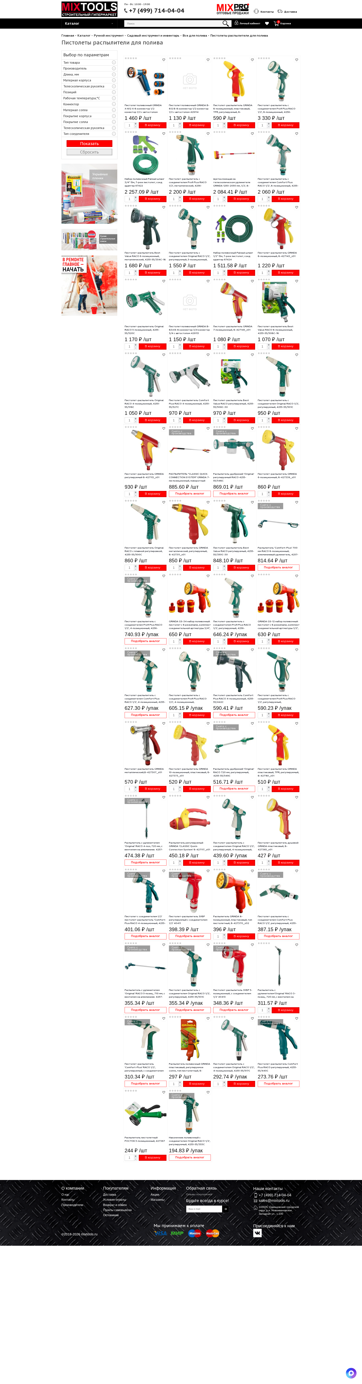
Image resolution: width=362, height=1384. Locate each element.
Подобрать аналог (189, 493)
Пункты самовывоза (117, 1210)
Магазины (158, 1199)
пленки (89, 194)
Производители (72, 1205)
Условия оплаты (114, 1199)
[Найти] (226, 23)
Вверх (340, 1192)
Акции (155, 1194)
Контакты (67, 1199)
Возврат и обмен (115, 1205)
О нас (65, 1194)
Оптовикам (111, 1215)
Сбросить (89, 152)
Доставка (109, 1194)
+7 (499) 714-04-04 (156, 10)
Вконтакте (257, 1233)
